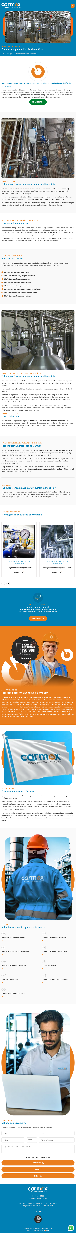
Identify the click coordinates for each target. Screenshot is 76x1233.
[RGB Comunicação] (46, 1230)
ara (22, 272)
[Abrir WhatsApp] (71, 1228)
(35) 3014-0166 (38, 1196)
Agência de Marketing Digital (35, 1230)
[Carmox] (11, 5)
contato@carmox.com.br (38, 1198)
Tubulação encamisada (12, 272)
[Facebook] (36, 1212)
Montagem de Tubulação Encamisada (25, 53)
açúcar (26, 272)
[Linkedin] (40, 1212)
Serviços (10, 53)
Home (3, 53)
